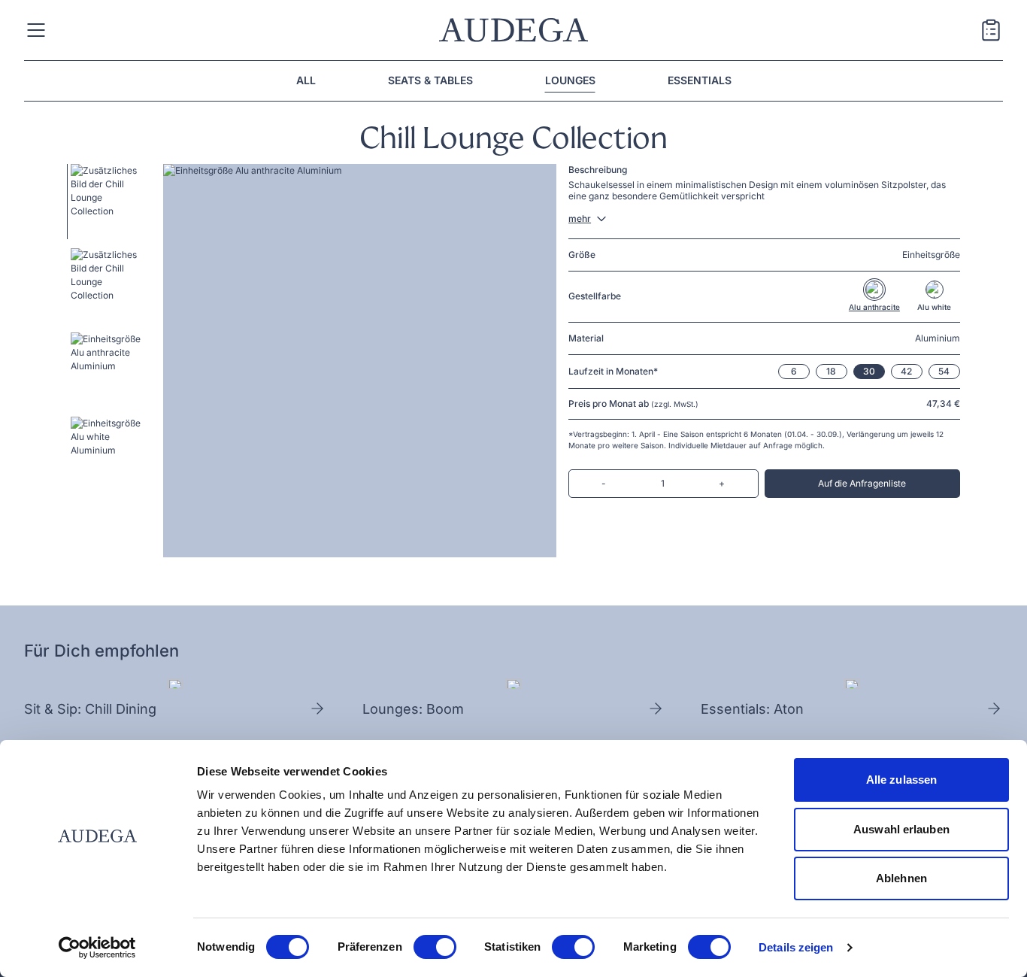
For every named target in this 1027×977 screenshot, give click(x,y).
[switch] (435, 947)
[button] (105, 201)
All (306, 80)
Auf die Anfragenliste (862, 483)
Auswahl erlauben (901, 829)
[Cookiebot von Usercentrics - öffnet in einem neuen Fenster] (97, 947)
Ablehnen (901, 878)
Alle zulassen (901, 779)
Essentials (700, 80)
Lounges (570, 80)
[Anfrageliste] (991, 32)
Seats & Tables (430, 80)
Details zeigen (796, 947)
